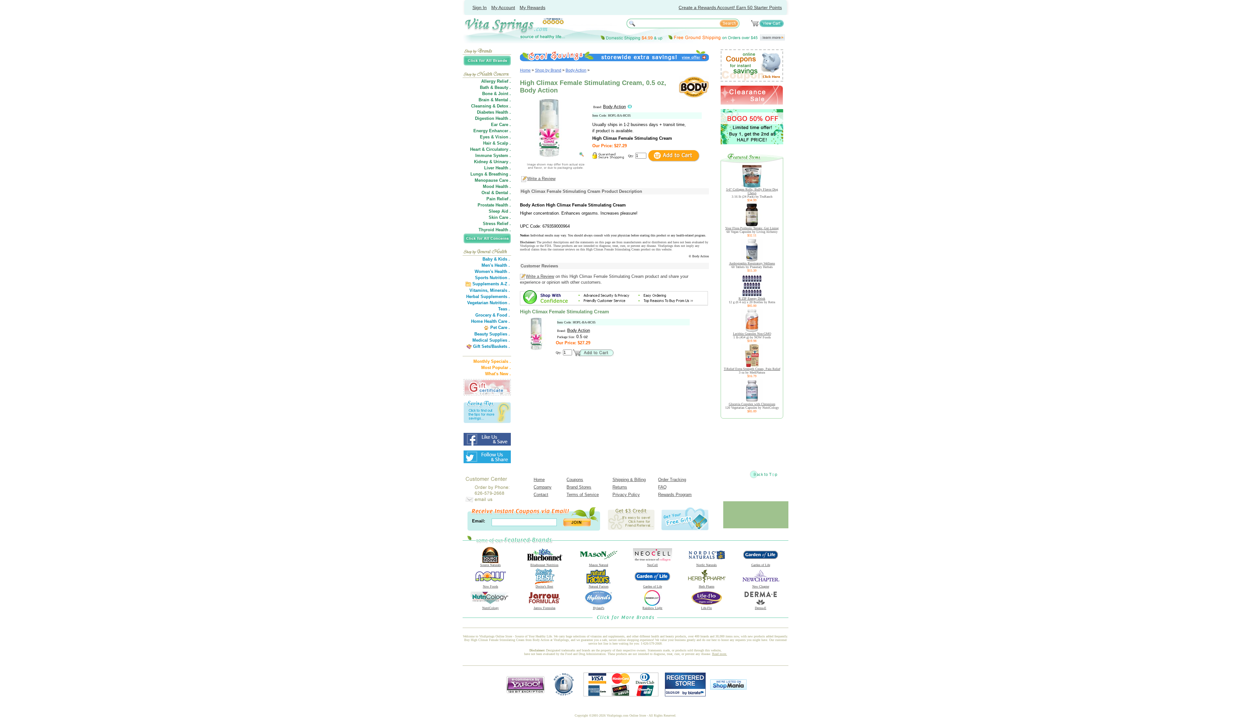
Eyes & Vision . (495, 137)
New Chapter (760, 586)
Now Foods (490, 586)
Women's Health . (492, 271)
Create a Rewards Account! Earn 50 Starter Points (730, 7)
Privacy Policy (626, 494)
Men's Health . (496, 265)
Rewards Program (675, 494)
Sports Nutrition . (492, 277)
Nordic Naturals (706, 565)
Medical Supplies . (491, 340)
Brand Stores (579, 487)
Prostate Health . (494, 205)
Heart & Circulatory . (490, 149)
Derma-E (760, 608)
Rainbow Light (652, 608)
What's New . (498, 373)
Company (543, 487)
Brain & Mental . (495, 99)
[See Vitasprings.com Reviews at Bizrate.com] (685, 694)
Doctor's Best (544, 586)
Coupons (575, 479)
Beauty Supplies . (492, 334)
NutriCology (490, 608)
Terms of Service (583, 494)
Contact (541, 494)
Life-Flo (706, 608)
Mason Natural (598, 565)
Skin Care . (500, 217)
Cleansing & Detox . (491, 106)
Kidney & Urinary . (492, 161)
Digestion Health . (493, 118)
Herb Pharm (706, 586)
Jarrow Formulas (544, 608)
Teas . (504, 308)
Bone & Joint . (496, 93)
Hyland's (598, 608)
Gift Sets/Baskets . (491, 346)
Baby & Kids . (496, 259)
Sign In (479, 7)
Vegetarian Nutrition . (488, 302)
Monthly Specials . (492, 361)
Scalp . (504, 143)
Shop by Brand (548, 70)
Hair (487, 143)
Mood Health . (497, 186)
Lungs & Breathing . (490, 174)
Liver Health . (497, 167)
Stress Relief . (497, 223)
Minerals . (500, 290)
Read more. (719, 654)
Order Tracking (672, 479)
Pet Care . (500, 327)
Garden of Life (760, 565)
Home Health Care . (490, 321)
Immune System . (493, 155)
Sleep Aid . (500, 211)
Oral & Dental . (496, 192)
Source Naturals (490, 565)
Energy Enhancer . (492, 130)
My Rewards (532, 7)
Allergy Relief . (496, 81)
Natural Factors (599, 586)
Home (525, 70)
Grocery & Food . (492, 315)
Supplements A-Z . (491, 283)
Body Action (576, 70)
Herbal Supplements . (488, 296)
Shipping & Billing (629, 479)
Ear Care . (501, 124)
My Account (503, 7)
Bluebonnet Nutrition (544, 565)
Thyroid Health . (495, 229)
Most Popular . (496, 367)
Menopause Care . (493, 180)
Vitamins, (479, 290)
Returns (619, 487)
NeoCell (652, 565)
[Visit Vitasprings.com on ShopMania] (728, 688)
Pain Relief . (498, 198)
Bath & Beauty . (495, 87)
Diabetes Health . (494, 112)
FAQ (662, 487)
